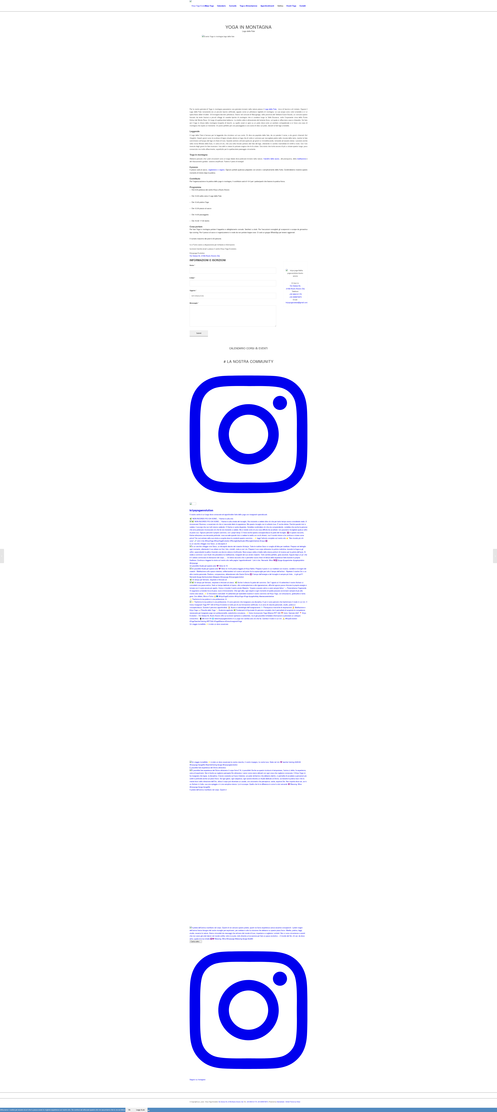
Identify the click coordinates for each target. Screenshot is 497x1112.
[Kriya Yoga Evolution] (198, 6)
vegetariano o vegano (216, 169)
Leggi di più (140, 1110)
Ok (129, 1110)
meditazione (301, 158)
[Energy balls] (495, 556)
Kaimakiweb (280, 1102)
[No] (149, 1110)
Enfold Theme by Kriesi (293, 1102)
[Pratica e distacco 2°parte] (2, 556)
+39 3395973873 (295, 297)
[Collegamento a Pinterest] (302, 1104)
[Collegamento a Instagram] (298, 1104)
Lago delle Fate (271, 109)
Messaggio (194, 303)
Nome (192, 265)
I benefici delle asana (271, 158)
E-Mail (192, 278)
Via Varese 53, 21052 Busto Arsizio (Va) (205, 256)
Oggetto (193, 290)
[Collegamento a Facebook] (294, 1104)
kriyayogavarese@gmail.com (297, 302)
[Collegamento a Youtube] (305, 1104)
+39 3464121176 (295, 294)
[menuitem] (209, 6)
